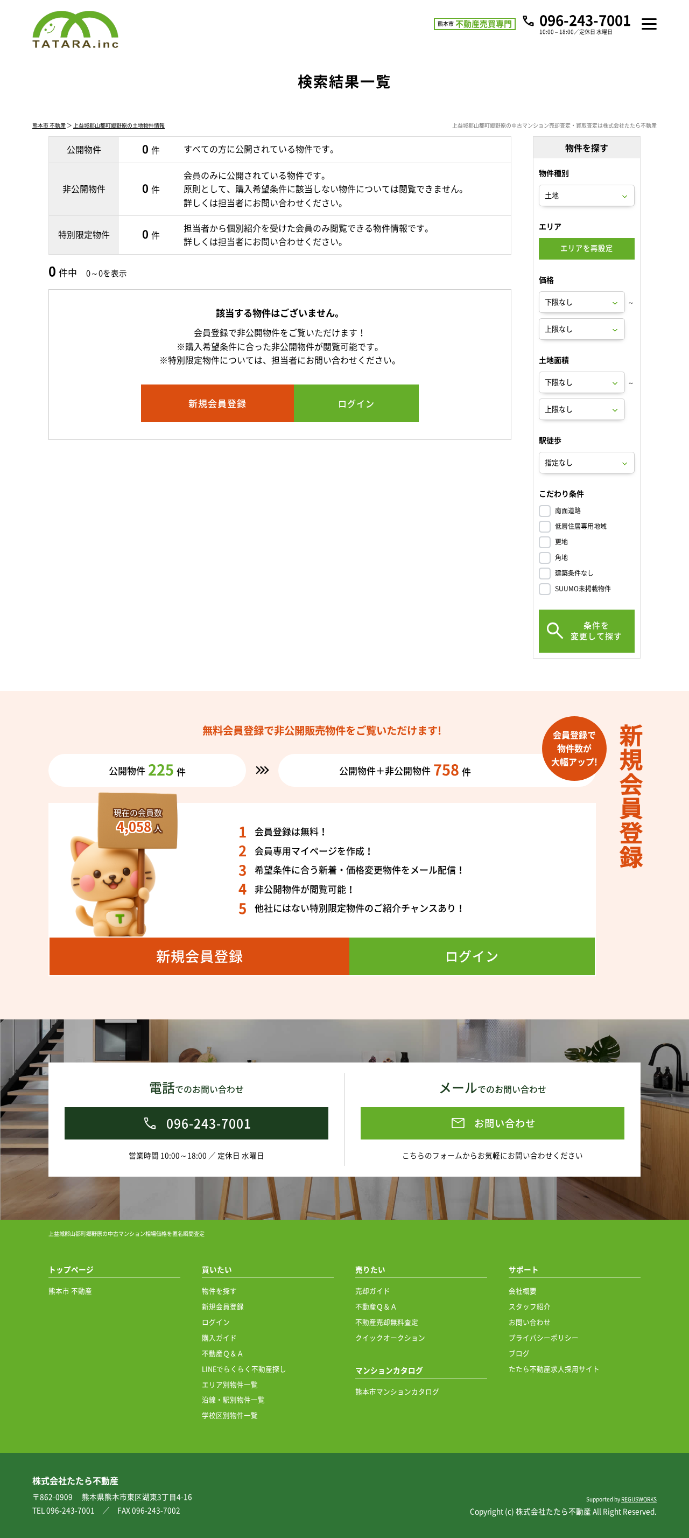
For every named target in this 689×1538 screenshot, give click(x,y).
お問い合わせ (530, 1322)
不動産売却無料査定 (386, 1322)
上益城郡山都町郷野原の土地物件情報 (119, 125)
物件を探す (219, 1290)
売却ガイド (372, 1290)
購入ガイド (219, 1337)
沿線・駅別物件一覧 (233, 1399)
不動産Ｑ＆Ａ (223, 1353)
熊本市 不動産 (49, 125)
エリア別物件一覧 (230, 1384)
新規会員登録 (223, 1306)
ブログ (519, 1353)
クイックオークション (390, 1337)
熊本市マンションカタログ (397, 1391)
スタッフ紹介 (530, 1306)
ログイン (216, 1322)
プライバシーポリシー (544, 1337)
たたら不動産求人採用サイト (554, 1369)
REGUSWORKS (639, 1499)
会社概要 (523, 1290)
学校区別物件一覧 (230, 1415)
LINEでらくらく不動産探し (244, 1369)
